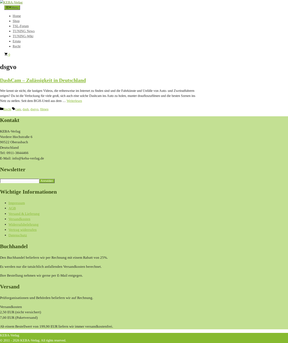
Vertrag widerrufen (22, 230)
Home (17, 16)
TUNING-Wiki (23, 36)
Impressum (16, 203)
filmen (44, 109)
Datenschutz (17, 235)
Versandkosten (19, 219)
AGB (12, 208)
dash (26, 109)
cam (18, 109)
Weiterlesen (74, 101)
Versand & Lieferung (24, 214)
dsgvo (34, 109)
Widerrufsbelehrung (23, 224)
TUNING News (24, 31)
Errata (17, 41)
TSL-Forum (21, 26)
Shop (16, 21)
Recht (16, 46)
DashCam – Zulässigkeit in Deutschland (43, 80)
